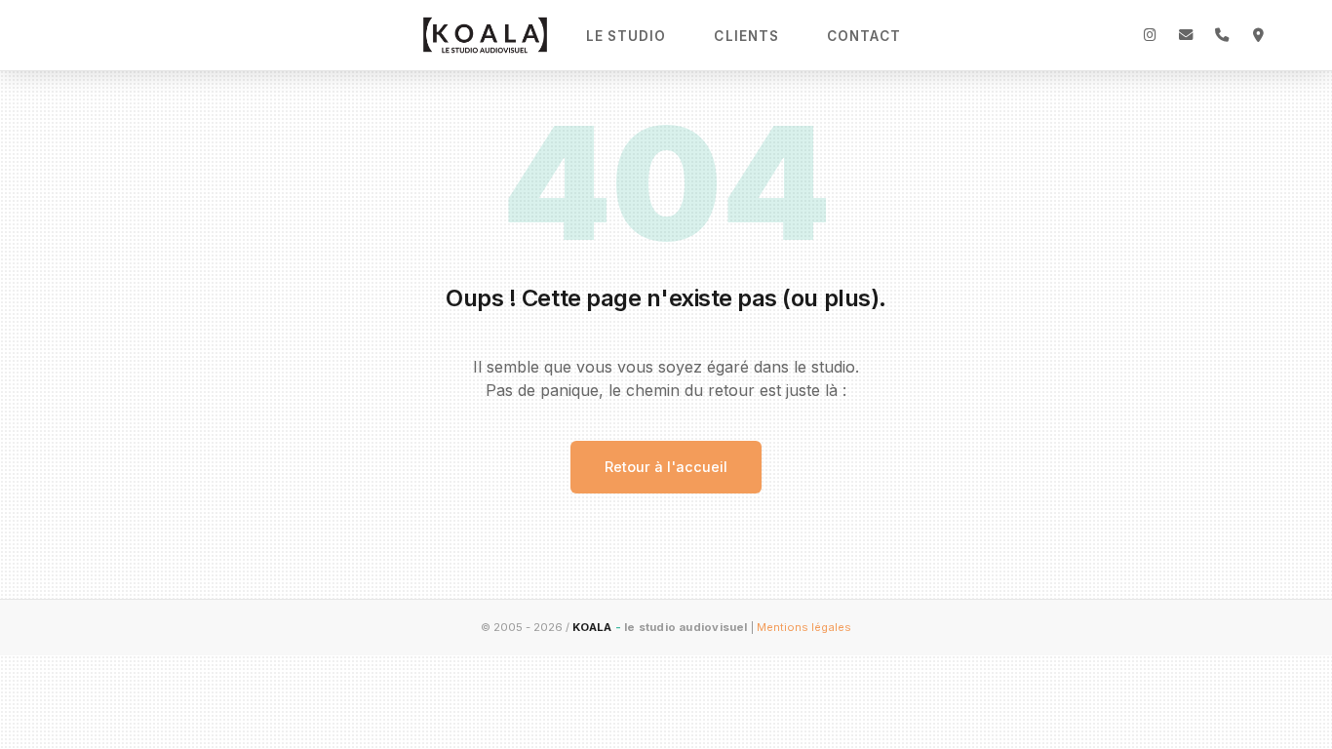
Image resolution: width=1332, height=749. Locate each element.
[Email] (1185, 35)
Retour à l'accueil (666, 466)
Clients (746, 36)
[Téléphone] (1221, 35)
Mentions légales (804, 627)
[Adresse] (1257, 35)
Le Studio (626, 36)
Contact (864, 36)
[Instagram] (1149, 35)
